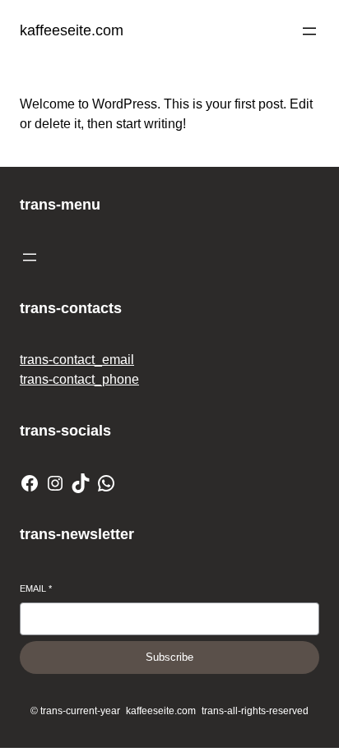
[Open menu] (309, 31)
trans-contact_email (77, 360)
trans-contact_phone (79, 379)
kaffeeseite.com (71, 30)
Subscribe (169, 657)
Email (36, 588)
